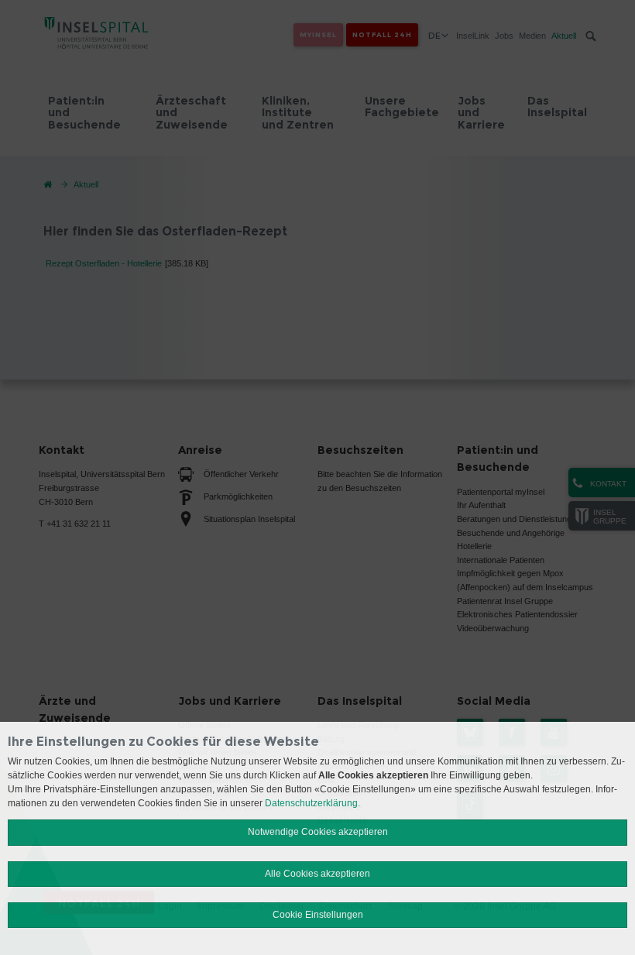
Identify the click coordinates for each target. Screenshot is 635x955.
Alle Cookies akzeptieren (317, 873)
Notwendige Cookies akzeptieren (318, 831)
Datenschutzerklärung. (312, 803)
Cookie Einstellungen (318, 914)
